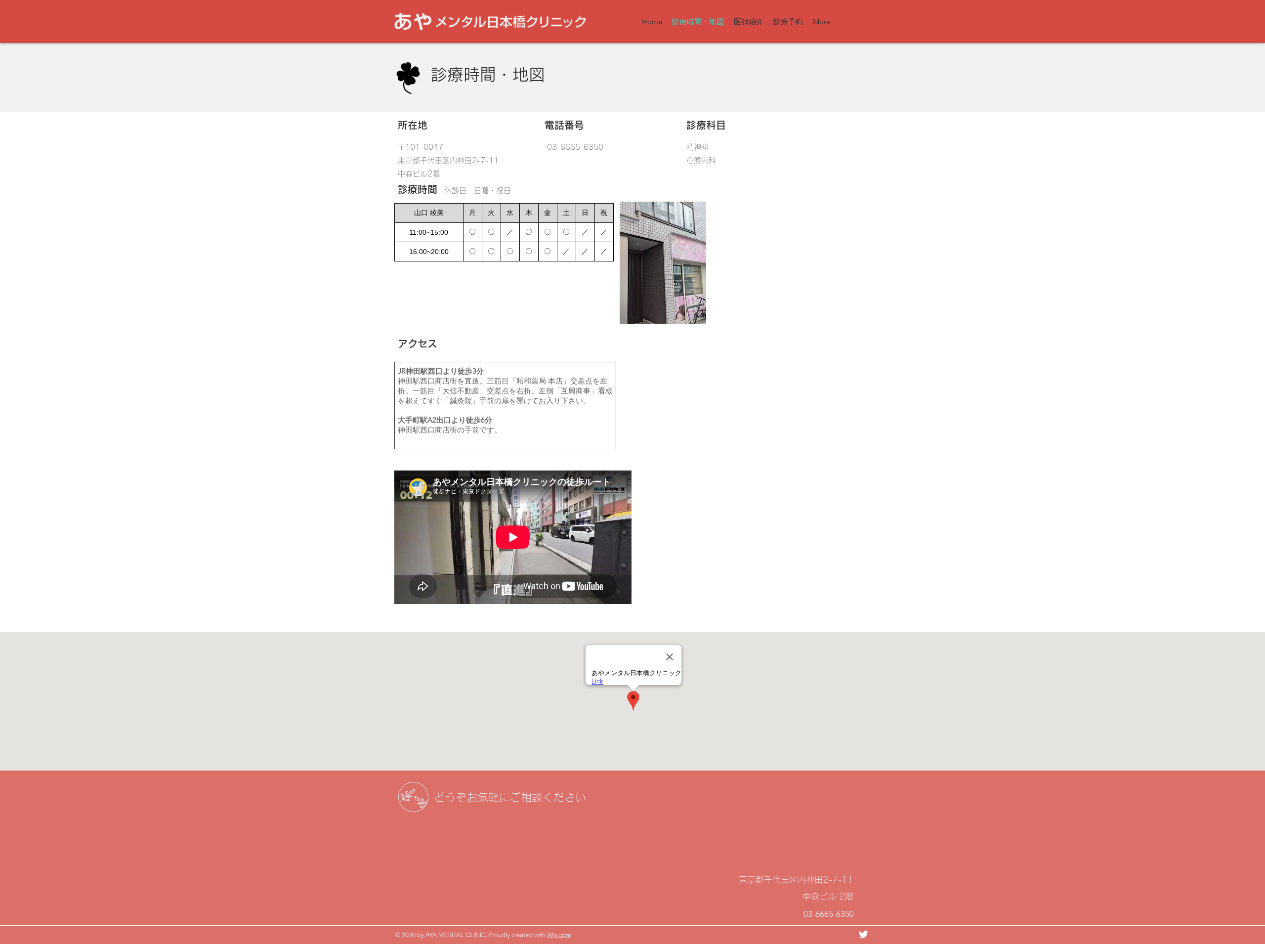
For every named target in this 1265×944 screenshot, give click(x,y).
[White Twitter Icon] (863, 934)
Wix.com (559, 935)
